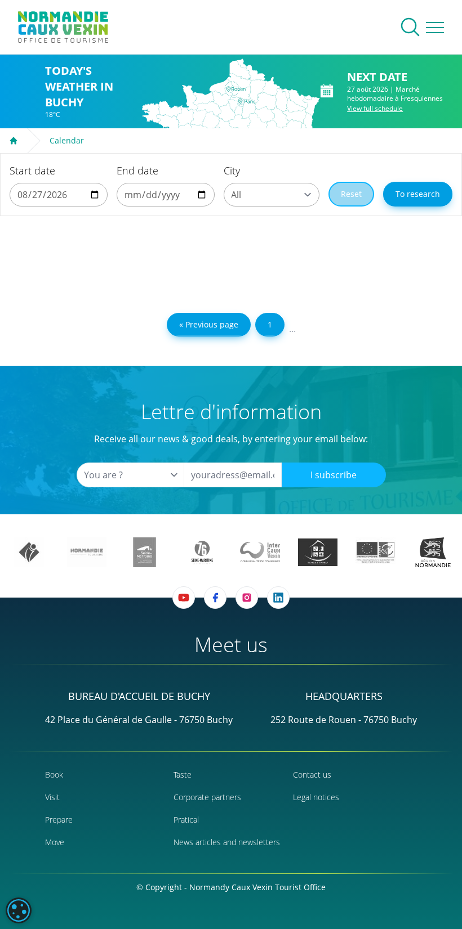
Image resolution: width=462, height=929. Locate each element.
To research (418, 194)
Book (54, 774)
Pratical (186, 819)
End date (137, 170)
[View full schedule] (327, 91)
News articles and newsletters (227, 842)
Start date (32, 170)
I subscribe (333, 475)
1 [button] (270, 324)
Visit (52, 797)
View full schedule (375, 108)
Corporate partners (207, 797)
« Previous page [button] (208, 324)
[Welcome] (13, 140)
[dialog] (19, 910)
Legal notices (316, 797)
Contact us (312, 774)
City (232, 170)
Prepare (59, 819)
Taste (183, 774)
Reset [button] (351, 194)
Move (54, 842)
